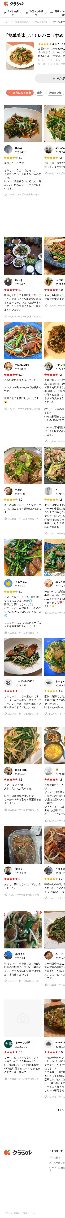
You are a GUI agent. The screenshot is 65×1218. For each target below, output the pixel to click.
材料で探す (54, 1157)
